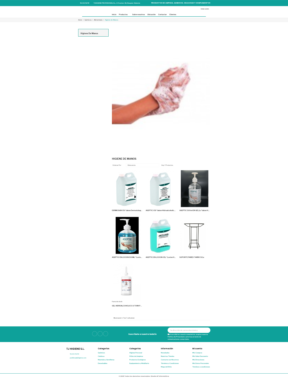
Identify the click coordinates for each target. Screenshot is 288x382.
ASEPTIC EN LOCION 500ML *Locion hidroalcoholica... (127, 257)
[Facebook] (105, 333)
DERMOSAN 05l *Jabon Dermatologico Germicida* (127, 210)
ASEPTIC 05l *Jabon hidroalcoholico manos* (161, 210)
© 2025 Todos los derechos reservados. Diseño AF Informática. (144, 376)
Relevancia (142, 165)
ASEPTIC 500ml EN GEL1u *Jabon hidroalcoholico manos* (194, 210)
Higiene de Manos (89, 33)
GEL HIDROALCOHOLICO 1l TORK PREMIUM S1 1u (127, 306)
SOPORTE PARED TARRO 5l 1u (191, 257)
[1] (207, 330)
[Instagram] (100, 333)
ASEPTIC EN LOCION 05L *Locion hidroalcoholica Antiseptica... (161, 257)
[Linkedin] (94, 333)
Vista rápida (138, 203)
